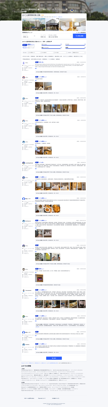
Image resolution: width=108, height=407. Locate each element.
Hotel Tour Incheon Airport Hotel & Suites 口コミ (61, 370)
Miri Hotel (37, 380)
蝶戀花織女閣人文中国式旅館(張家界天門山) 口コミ (43, 370)
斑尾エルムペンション (63, 380)
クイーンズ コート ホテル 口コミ (77, 370)
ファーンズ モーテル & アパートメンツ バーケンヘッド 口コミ (32, 373)
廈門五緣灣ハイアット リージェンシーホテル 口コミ (53, 375)
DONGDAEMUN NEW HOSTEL (73, 383)
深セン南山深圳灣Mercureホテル (64, 378)
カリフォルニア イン (44, 380)
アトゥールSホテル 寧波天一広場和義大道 (50, 378)
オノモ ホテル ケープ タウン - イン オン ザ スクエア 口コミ (48, 376)
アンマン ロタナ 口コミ (78, 375)
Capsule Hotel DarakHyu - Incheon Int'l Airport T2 (58, 383)
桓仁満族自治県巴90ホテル (53, 380)
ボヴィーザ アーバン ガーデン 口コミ (45, 385)
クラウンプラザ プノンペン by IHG (36, 378)
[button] (100, 2)
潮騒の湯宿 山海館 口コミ (38, 375)
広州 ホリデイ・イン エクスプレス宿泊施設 (29, 388)
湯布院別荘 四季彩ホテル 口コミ (45, 387)
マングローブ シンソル (44, 383)
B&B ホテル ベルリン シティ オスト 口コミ (29, 376)
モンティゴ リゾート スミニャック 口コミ (28, 371)
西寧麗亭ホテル (74, 378)
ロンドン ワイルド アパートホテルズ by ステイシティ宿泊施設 (63, 387)
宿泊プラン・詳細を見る (58, 16)
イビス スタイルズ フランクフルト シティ (41, 390)
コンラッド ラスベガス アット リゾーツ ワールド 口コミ (47, 371)
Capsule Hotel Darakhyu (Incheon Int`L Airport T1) (30, 383)
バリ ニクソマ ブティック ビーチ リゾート (66, 390)
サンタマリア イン (75, 388)
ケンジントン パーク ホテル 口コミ (77, 373)
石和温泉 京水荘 (82, 383)
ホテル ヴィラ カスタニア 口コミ (27, 375)
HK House (79, 378)
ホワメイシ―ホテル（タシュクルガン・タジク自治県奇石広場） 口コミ (65, 385)
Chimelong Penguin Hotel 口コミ (27, 370)
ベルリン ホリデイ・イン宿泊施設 (55, 388)
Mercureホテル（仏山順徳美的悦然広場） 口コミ (30, 387)
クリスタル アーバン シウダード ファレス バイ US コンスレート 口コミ (72, 376)
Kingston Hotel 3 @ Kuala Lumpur (27, 390)
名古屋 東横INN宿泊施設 (66, 388)
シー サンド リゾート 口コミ (68, 375)
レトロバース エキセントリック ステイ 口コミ (29, 385)
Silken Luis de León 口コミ (65, 373)
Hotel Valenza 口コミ (25, 378)
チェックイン (25, 35)
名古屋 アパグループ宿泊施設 (43, 388)
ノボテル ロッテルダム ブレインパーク (28, 380)
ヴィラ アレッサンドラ (54, 390)
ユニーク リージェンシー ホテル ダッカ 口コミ (66, 371)
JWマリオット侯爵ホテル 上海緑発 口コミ (51, 373)
